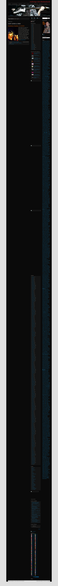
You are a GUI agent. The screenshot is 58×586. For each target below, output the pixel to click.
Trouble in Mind (44, 446)
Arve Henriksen (44, 64)
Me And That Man (44, 285)
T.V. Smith (43, 422)
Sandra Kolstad (43, 381)
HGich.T (46, 216)
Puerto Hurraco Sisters (44, 353)
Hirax (49, 218)
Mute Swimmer (44, 310)
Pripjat (43, 350)
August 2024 (33, 301)
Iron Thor (48, 228)
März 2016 (33, 390)
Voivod (46, 459)
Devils (45, 143)
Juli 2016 (33, 386)
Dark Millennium (45, 131)
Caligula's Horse (46, 105)
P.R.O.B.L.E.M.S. (44, 336)
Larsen (48, 262)
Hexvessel (43, 216)
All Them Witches (44, 50)
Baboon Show (45, 72)
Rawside (45, 360)
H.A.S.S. (43, 202)
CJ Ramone (43, 117)
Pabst (47, 336)
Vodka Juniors (43, 459)
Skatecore (46, 397)
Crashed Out (45, 123)
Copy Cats (48, 121)
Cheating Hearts (46, 112)
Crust (49, 126)
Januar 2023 (33, 309)
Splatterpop (46, 408)
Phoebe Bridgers (48, 342)
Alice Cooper (44, 49)
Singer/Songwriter (45, 394)
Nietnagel (45, 321)
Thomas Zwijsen (44, 436)
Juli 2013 (33, 423)
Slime (45, 402)
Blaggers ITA (46, 86)
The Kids (48, 431)
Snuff (45, 404)
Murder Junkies (44, 307)
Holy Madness (43, 220)
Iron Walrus (43, 229)
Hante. (45, 207)
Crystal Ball (44, 127)
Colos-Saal (44, 118)
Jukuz (43, 242)
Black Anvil (46, 82)
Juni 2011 (33, 448)
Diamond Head (47, 144)
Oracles (48, 331)
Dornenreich (48, 153)
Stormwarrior (43, 415)
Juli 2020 (33, 337)
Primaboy (46, 349)
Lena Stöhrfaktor (44, 267)
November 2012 (33, 431)
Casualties (46, 109)
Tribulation (46, 444)
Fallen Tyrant (46, 175)
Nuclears (45, 326)
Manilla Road (45, 279)
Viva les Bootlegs (33, 489)
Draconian (44, 155)
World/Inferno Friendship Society (45, 471)
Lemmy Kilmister (47, 266)
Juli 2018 (33, 361)
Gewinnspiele (33, 45)
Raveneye (46, 359)
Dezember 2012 (33, 430)
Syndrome (48, 421)
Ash (49, 64)
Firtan (46, 179)
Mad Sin (43, 275)
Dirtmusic (49, 148)
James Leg (43, 232)
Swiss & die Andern (44, 421)
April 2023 (33, 308)
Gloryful (43, 195)
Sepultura (43, 389)
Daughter (44, 133)
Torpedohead (44, 441)
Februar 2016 (33, 391)
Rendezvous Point (44, 364)
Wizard (49, 469)
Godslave (48, 196)
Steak (47, 412)
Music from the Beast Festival (45, 308)
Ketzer (48, 246)
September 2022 (33, 313)
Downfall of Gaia (44, 154)
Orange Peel (47, 332)
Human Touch (46, 222)
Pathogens (45, 338)
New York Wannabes (44, 319)
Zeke (48, 476)
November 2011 (33, 443)
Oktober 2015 (33, 395)
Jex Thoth (47, 236)
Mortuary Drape (45, 301)
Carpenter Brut (43, 108)
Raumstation (43, 359)
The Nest (46, 432)
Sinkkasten (43, 395)
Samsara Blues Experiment (46, 380)
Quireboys (48, 356)
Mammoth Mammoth (44, 278)
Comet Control (46, 119)
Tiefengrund (47, 438)
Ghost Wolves (45, 192)
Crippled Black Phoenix (44, 125)
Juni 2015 (33, 399)
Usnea (44, 452)
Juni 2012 (33, 436)
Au (43, 69)
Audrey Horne (45, 69)
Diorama (43, 147)
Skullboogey (45, 399)
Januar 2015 (33, 404)
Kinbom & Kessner (47, 250)
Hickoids (48, 216)
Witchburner (43, 469)
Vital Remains (45, 458)
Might (43, 294)
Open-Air (45, 331)
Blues (48, 92)
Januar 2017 (33, 380)
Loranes (49, 271)
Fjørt (47, 179)
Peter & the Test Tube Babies (45, 340)
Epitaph (43, 169)
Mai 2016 (33, 388)
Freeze (49, 184)
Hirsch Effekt (44, 219)
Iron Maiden (45, 228)
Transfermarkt (33, 487)
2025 (32, 42)
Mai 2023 (33, 307)
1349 (42, 41)
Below (45, 78)
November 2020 (33, 333)
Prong (43, 351)
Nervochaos (43, 317)
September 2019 (33, 347)
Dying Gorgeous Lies (47, 160)
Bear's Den (45, 77)
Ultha (45, 449)
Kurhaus (45, 260)
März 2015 (33, 402)
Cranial (43, 123)
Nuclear (43, 326)
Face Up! (48, 174)
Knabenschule (44, 255)
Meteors (48, 289)
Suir (48, 417)
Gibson (48, 192)
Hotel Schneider (44, 221)
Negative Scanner (44, 315)
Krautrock (43, 257)
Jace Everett (48, 230)
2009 (32, 25)
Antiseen (49, 59)
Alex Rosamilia (46, 48)
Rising (43, 367)
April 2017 (33, 377)
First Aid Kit (43, 179)
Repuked (47, 364)
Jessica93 (47, 235)
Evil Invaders (47, 171)
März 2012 (33, 439)
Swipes (48, 420)
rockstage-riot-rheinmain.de (40, 1)
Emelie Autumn (46, 165)
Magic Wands (47, 276)
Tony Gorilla (48, 440)
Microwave (43, 293)
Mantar (43, 280)
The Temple (44, 434)
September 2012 (33, 433)
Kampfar (43, 245)
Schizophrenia (43, 386)
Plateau (49, 344)
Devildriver (43, 143)
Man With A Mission (46, 280)
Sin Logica (46, 395)
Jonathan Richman (48, 239)
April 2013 (33, 426)
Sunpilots (48, 418)
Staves (45, 412)
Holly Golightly (47, 219)
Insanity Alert (45, 226)
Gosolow (43, 197)
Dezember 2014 (33, 405)
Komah (48, 255)
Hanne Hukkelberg (47, 206)
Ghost (43, 192)
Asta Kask (48, 65)
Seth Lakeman (46, 389)
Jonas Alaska (47, 238)
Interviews (33, 46)
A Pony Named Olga (47, 61)
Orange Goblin (43, 332)
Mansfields (48, 279)
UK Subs (43, 448)
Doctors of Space (44, 150)
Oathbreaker (43, 327)
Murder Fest (48, 306)
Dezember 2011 (33, 442)
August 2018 (33, 360)
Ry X (44, 378)
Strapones (47, 415)
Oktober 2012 (33, 432)
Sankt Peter (47, 381)
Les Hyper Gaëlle (44, 268)
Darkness (49, 131)
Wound (43, 472)
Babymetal (45, 73)
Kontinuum (46, 256)
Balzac (43, 74)
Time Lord (45, 439)
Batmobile (43, 76)
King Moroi (48, 252)
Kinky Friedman (47, 253)
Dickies (43, 145)
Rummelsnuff (45, 377)
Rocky (47, 372)
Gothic (47, 197)
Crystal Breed (46, 127)
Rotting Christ (45, 375)
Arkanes (45, 63)
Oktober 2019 (33, 346)
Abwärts (43, 43)
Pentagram (46, 339)
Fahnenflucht (43, 175)
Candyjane (46, 106)
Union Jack (48, 450)
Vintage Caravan (46, 457)
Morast (46, 300)
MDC (45, 284)
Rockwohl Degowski (44, 372)
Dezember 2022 (33, 310)
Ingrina (43, 226)
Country (43, 122)
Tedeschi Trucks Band (46, 424)
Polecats (47, 346)
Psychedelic (45, 351)
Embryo (43, 165)
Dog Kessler (47, 151)
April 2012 (33, 438)
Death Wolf (44, 137)
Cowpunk (48, 122)
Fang (49, 175)
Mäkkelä (47, 311)
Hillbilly (45, 218)
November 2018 (33, 357)
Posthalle (48, 347)
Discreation (48, 149)
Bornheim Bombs (47, 97)
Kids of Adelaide (44, 249)
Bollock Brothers (44, 95)
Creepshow (48, 124)
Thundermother (44, 438)
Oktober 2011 (33, 444)
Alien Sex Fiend (47, 49)
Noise (45, 324)
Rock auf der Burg (46, 371)
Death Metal (46, 136)
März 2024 (33, 306)
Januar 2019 (33, 355)
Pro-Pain (47, 350)
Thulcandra (47, 437)
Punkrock (46, 354)
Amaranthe (48, 51)
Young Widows (46, 475)
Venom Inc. (48, 455)
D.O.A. (48, 129)
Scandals (47, 383)
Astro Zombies (46, 66)
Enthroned (48, 167)
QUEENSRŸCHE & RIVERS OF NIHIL (36, 515)
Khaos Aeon (47, 247)
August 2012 (33, 434)
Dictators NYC (45, 145)
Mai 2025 (33, 292)
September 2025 (33, 288)
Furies (43, 188)
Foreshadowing (45, 182)
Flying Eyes (47, 180)
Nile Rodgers (48, 323)
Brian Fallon (43, 99)
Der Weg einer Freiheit (44, 141)
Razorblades (43, 361)
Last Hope (43, 263)
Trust (46, 446)
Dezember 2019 (33, 344)
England (45, 167)
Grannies (46, 198)
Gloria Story (47, 194)
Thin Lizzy (43, 435)
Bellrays (43, 78)
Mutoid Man (47, 310)
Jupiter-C (48, 242)
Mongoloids (45, 296)
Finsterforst (48, 178)
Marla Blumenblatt (47, 281)
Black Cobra (48, 83)
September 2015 (33, 396)
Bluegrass (46, 92)
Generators (43, 191)
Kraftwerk (48, 256)
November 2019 (33, 345)
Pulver (48, 353)
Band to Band (33, 467)
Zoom (48, 477)
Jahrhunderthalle (47, 231)
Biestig (47, 80)
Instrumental (48, 226)
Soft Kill (45, 405)
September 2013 (33, 421)
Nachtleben (44, 312)
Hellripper (44, 214)
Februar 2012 (33, 440)
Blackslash (49, 85)
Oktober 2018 (33, 358)
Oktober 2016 (33, 383)
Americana (45, 53)
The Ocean (49, 432)
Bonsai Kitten (44, 96)
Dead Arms (46, 133)
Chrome (47, 115)
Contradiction (45, 121)
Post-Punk (45, 347)
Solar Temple (47, 405)
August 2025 (33, 289)
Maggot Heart (43, 276)
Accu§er (45, 43)
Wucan (47, 472)
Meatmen (47, 285)
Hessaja (47, 215)
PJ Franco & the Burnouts (45, 344)
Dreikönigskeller (44, 156)
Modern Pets (43, 295)
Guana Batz (45, 201)
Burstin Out (48, 103)
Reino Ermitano (47, 363)
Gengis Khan (46, 191)
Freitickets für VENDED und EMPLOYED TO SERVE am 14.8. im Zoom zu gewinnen (36, 508)
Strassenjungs (43, 416)
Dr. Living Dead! (48, 154)
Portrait (43, 347)
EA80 (43, 161)
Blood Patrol (46, 89)
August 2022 (33, 314)
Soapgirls (48, 404)
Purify (49, 354)
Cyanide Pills (46, 129)
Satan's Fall (45, 382)
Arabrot (43, 62)
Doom (45, 152)
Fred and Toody (46, 184)
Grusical (43, 201)
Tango (48, 422)
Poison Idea (47, 345)
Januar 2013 (33, 429)
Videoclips (17, 41)
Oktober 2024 (33, 299)
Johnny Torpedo (44, 238)
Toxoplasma (43, 442)
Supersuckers (47, 419)
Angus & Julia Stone (45, 56)
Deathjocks (43, 136)
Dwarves (48, 159)
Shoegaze (48, 391)
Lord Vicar (49, 272)
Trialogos (44, 444)
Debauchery (46, 137)
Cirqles (45, 116)
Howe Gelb (43, 222)
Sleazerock (46, 401)
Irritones (48, 229)
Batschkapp (46, 76)
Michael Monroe (46, 291)
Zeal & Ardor (46, 476)
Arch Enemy (45, 62)
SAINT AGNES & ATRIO (14, 23)
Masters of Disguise (44, 283)
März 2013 (33, 427)
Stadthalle (49, 409)
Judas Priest (48, 241)
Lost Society (44, 273)
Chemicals (43, 114)
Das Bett (46, 132)
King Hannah (45, 252)
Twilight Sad (45, 447)
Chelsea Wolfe (47, 113)
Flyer (44, 180)
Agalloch (45, 46)
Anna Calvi (48, 56)
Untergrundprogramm (34, 488)
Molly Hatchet (46, 295)
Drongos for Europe (44, 157)
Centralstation (45, 110)
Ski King (47, 398)
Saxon (43, 383)
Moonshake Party (44, 299)
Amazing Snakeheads (44, 52)
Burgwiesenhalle (44, 103)
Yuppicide (43, 476)
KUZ (47, 260)
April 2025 (33, 293)
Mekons (48, 286)
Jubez (46, 241)
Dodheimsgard (47, 150)
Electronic (48, 163)
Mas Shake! (47, 282)
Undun (45, 450)
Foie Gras (48, 181)
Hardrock (44, 210)
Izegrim (43, 230)
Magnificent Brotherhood (44, 277)
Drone (48, 156)
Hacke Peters (46, 202)
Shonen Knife (43, 392)
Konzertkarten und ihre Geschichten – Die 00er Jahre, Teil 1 (37, 67)
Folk (43, 182)
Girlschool (46, 193)
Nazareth (43, 313)
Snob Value (43, 404)
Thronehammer (43, 437)
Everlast (45, 171)
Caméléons (43, 106)
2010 (32, 26)
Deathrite (49, 136)
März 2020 (33, 341)
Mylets (43, 311)
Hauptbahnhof (43, 211)
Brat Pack (48, 98)
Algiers (49, 48)
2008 (32, 24)
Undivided (43, 450)
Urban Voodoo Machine (44, 451)
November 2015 (33, 394)
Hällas (45, 223)
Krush (43, 258)
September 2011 (33, 445)
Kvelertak (49, 260)
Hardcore (44, 209)
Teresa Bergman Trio (48, 426)
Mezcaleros (43, 290)
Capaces (45, 107)
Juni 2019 (33, 350)
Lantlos (43, 262)
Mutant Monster (47, 309)
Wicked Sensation (46, 465)
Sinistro (49, 394)
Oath (47, 326)
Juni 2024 (33, 303)
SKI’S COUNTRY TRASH (37, 63)
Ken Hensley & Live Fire (47, 245)
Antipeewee (46, 59)
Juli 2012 (33, 435)
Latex (45, 263)
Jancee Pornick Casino (47, 232)
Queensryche (43, 356)
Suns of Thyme (43, 419)
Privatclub (45, 350)
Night (47, 321)
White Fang (46, 464)
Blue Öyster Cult (44, 94)
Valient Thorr (47, 452)
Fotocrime (49, 182)
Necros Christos (48, 313)
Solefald (43, 406)
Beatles (48, 77)
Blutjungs (47, 94)
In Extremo (48, 225)
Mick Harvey (47, 292)
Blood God (43, 89)
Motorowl (46, 303)
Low (46, 273)
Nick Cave (43, 320)
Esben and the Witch (47, 169)
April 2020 (33, 340)
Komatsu (43, 256)
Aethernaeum (46, 45)
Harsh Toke (47, 210)
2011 (32, 27)
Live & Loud (48, 270)
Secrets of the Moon (44, 388)
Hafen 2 (48, 202)
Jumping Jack (45, 242)
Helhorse (47, 213)
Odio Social (48, 328)
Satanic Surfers (48, 382)
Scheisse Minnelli (44, 385)
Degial (48, 138)
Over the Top (46, 335)
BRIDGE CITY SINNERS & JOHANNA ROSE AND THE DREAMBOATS (35, 517)
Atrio (42, 67)
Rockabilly (43, 370)
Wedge (49, 463)
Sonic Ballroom (48, 406)
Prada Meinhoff (44, 348)
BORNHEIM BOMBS (36, 55)
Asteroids (43, 66)
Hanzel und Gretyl (48, 207)
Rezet (44, 365)
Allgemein (33, 44)
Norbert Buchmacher (47, 325)
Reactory (48, 361)
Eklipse (46, 163)
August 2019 (33, 348)
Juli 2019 (33, 349)
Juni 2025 (33, 291)
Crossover (49, 125)
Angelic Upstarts (44, 55)
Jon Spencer (44, 240)
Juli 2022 (33, 315)
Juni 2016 (33, 387)
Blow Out (44, 91)
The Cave (45, 427)
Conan (47, 120)
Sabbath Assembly (47, 379)
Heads (43, 212)
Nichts (48, 319)
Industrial (46, 225)
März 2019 (33, 353)
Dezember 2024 (33, 297)
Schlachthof (48, 386)
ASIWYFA (43, 65)
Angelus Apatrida (48, 55)
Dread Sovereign (47, 155)
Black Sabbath (45, 85)
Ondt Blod (46, 330)
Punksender (33, 483)
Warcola (45, 461)
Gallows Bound (46, 189)
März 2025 (33, 294)
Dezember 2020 (33, 332)
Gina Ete (43, 193)
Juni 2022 (33, 316)
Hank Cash (45, 205)
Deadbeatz (49, 133)
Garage (43, 190)
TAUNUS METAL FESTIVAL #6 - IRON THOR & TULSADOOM (37, 59)
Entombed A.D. (44, 168)
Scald (44, 383)
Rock (43, 370)
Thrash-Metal (48, 436)
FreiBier (43, 185)
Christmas (45, 115)
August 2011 (33, 446)
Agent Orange (47, 46)
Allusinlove (47, 50)
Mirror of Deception (46, 294)
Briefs (45, 100)
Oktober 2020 (33, 334)
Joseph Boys (43, 241)
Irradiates (46, 229)
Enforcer (43, 167)
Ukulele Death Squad (47, 448)
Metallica (46, 289)
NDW (45, 313)
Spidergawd (47, 407)
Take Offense (46, 422)
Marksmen (43, 281)
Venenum (45, 455)
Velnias (45, 454)
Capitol (47, 107)
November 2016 (33, 382)
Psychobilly (43, 352)
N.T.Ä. (49, 311)
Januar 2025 (33, 296)
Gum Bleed (48, 201)
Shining (46, 391)
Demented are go (46, 139)
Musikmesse (43, 309)
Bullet (43, 102)
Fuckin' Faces (43, 187)
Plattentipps (44, 345)
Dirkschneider (46, 147)
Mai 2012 (33, 437)
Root (46, 373)
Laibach (48, 261)
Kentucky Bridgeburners (44, 246)
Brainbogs (43, 98)
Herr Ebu (45, 215)
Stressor (46, 416)
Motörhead (47, 304)
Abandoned (45, 41)
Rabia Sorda (43, 357)
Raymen (47, 360)
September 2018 (33, 359)
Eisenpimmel (43, 163)
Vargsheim (43, 454)
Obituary (46, 327)
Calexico (43, 105)
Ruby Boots (48, 375)
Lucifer (47, 273)
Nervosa (46, 317)
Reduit (43, 362)
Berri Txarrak (47, 78)
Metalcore (43, 289)
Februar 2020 (33, 342)
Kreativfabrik (46, 257)
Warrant (43, 462)
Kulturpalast (45, 258)
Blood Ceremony (46, 88)
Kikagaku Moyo (48, 249)
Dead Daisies (47, 134)
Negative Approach (47, 314)
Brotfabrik (47, 100)
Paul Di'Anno (47, 338)
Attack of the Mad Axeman (46, 67)
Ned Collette (43, 314)
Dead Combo (44, 134)
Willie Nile (43, 468)
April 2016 (33, 389)
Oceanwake (45, 328)
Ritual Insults (45, 367)
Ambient (48, 52)
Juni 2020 (33, 338)
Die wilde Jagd (43, 146)
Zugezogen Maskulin (44, 478)
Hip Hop (47, 218)
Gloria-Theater (43, 194)
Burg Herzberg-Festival (46, 102)
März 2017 (33, 378)
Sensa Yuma (48, 388)
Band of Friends (46, 74)
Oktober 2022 (33, 312)
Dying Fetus (43, 160)
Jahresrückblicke (33, 47)
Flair (48, 179)
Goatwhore (46, 195)
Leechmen (48, 265)
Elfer (43, 164)
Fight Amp (45, 178)
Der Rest (48, 140)
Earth (44, 161)
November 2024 (33, 298)
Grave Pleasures (47, 199)
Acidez (47, 43)
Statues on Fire (47, 411)
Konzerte (15, 41)
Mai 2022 (33, 317)
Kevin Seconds (43, 247)
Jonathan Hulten (44, 239)
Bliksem (45, 87)
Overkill (43, 335)
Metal (43, 288)
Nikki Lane (45, 323)
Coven (45, 122)
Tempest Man (43, 426)
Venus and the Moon (44, 456)
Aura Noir (46, 70)
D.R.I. (43, 130)
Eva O (43, 171)
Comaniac (43, 119)
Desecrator (48, 141)
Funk (46, 187)
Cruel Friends (47, 126)
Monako (43, 296)
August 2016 (33, 385)
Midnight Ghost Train (47, 293)
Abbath (47, 41)
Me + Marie (47, 284)
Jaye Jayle (46, 233)
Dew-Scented (43, 144)
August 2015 (33, 397)
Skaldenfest (43, 397)
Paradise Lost (46, 337)
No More (43, 325)
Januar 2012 (33, 441)
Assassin (46, 65)
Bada (49, 73)
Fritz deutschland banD (46, 186)
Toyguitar (49, 442)
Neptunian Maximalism (45, 316)
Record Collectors (33, 484)
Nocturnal (44, 324)
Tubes (48, 446)
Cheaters (43, 112)
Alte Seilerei (45, 51)
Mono (44, 297)
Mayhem (43, 284)
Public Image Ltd (47, 352)
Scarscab (49, 383)
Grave (45, 199)
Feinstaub (43, 177)
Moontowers (43, 300)
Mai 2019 (33, 351)
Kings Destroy (44, 253)
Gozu (44, 198)
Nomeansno (48, 324)
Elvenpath (47, 164)
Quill (45, 356)
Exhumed (43, 172)
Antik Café (47, 58)
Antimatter (43, 59)
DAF (44, 130)
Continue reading (23, 39)
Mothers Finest (47, 302)
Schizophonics (48, 385)
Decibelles (43, 138)
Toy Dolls (46, 442)
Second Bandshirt (33, 485)
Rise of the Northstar (46, 366)
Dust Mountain (45, 159)
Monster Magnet (47, 297)
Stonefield (48, 414)
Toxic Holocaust (47, 441)
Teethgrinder (48, 425)
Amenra (43, 53)
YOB (45, 474)
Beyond (45, 80)
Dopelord (46, 153)
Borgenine (47, 96)
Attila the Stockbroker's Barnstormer (46, 68)
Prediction (47, 348)
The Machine (43, 432)
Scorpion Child (43, 387)
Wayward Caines (46, 463)
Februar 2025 (33, 295)
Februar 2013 (33, 428)
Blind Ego (47, 87)
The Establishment (46, 430)
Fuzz (44, 188)
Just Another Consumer (44, 243)
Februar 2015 (33, 403)
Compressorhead (44, 120)
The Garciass (45, 431)
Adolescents (43, 45)
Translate (47, 38)
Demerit (43, 140)
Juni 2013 (33, 424)
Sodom (43, 405)
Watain (45, 462)
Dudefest (45, 158)
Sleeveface (33, 486)
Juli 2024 (33, 302)
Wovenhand (45, 472)
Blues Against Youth (44, 93)
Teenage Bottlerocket (44, 425)
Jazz (47, 233)
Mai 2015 (33, 400)
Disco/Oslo (45, 149)
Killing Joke (43, 250)
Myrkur (45, 311)
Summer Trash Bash (44, 418)
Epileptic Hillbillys (48, 168)
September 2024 (33, 300)
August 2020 (33, 336)
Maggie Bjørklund (46, 275)
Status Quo (43, 412)
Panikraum (43, 337)
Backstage (47, 73)
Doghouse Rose (44, 151)
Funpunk (48, 187)
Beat (46, 77)
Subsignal (43, 417)
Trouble (45, 445)
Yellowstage (43, 474)
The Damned (45, 428)
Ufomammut (48, 447)
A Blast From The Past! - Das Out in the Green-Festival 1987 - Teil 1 (37, 70)
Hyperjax (43, 223)
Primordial (48, 349)
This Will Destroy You (47, 435)
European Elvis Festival (47, 170)
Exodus (45, 172)
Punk (43, 354)
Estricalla (43, 170)
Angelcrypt (48, 54)
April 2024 (33, 305)
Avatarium (45, 71)
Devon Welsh (48, 143)
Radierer (46, 357)
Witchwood (46, 469)
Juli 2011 (33, 447)
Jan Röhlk (43, 233)
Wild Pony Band (46, 467)
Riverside (48, 367)
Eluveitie (45, 164)
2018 (13, 41)
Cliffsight (46, 117)
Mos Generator (43, 302)
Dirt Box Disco (45, 148)
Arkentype (48, 63)
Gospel (45, 197)
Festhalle (46, 177)
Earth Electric (46, 161)
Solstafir (45, 406)
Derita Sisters (45, 140)
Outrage (49, 334)
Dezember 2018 (33, 356)
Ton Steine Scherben (45, 440)
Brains (45, 98)
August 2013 (33, 422)
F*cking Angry (43, 173)
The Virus (46, 434)
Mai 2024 (33, 304)
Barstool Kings (46, 75)
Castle (44, 109)
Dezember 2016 (33, 381)
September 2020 (33, 335)
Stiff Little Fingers (44, 414)
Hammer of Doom (44, 204)
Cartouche (47, 108)
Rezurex (46, 365)
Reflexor (45, 362)
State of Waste (43, 411)
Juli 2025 (33, 290)
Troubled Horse (47, 445)
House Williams (47, 221)
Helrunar (46, 214)
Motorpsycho (43, 304)
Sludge (47, 403)
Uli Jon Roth (43, 449)
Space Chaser (44, 407)
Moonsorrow (48, 299)
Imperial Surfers (44, 224)
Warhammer (47, 461)
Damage (46, 130)
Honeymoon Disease (48, 220)
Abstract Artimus (47, 42)
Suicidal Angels (46, 417)
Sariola (43, 382)
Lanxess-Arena (45, 262)
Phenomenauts (43, 341)
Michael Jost (46, 290)
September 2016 (33, 384)
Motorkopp (43, 303)
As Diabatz (47, 64)
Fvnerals (46, 188)
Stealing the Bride (46, 413)
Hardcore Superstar (48, 209)
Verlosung (44, 457)
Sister (46, 396)
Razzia (46, 361)
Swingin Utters (45, 420)
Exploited (48, 172)
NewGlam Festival (46, 318)
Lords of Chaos (45, 272)
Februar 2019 (33, 354)
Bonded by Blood (48, 95)
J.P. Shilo (45, 230)
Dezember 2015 (33, 393)
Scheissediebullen (47, 384)
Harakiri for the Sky (45, 208)
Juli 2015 (33, 398)
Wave (46, 462)
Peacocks (43, 339)
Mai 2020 (33, 339)
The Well (49, 434)
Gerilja (48, 191)
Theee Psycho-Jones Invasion (47, 429)
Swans (43, 420)
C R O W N (44, 126)
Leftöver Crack (43, 266)
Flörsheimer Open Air (44, 181)
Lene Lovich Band (48, 267)
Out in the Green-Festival (45, 334)
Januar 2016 (33, 392)
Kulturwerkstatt (44, 259)
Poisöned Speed (44, 346)
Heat (44, 212)
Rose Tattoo (46, 374)
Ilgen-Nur (47, 223)
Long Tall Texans (46, 271)
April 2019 (33, 352)
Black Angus (43, 82)
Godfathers (45, 196)
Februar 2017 (33, 379)
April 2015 (33, 401)
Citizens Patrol (48, 116)
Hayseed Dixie (47, 211)
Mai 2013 (33, 425)
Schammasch (44, 384)
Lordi (43, 272)
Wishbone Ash (46, 468)
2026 (32, 43)
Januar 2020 (33, 343)
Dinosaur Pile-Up (47, 146)
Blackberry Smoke (44, 83)
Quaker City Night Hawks (45, 355)
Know (46, 255)
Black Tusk (44, 86)
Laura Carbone (47, 263)
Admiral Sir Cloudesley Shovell (46, 44)
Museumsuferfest (48, 307)
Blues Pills (48, 93)
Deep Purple (46, 138)
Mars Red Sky (43, 282)
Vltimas (48, 458)
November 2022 (33, 311)
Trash (47, 443)
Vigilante (43, 457)
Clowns (48, 117)
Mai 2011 (33, 449)
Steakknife (43, 413)
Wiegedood (43, 466)
